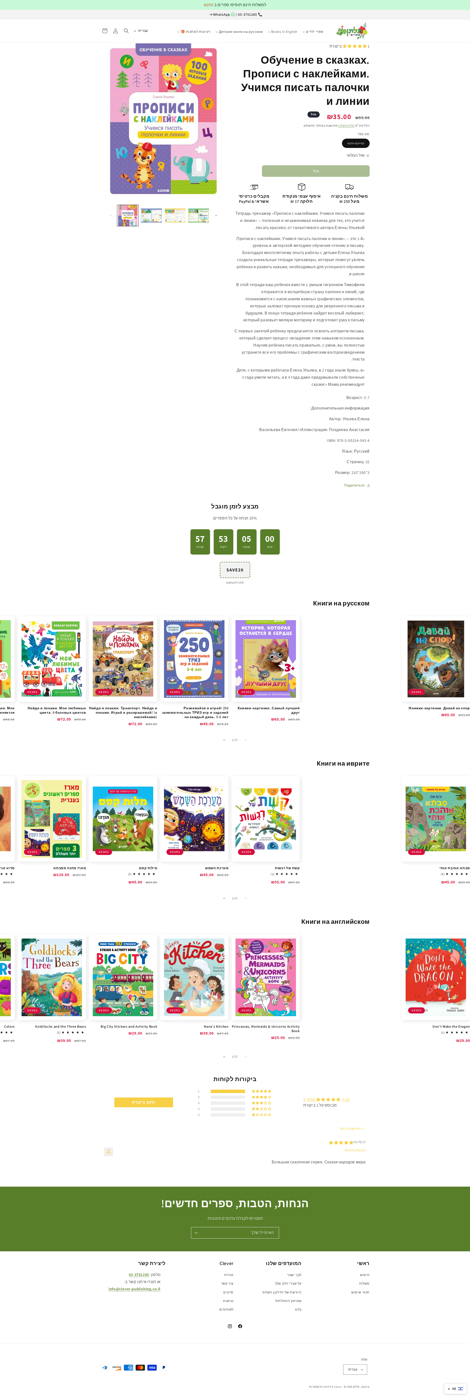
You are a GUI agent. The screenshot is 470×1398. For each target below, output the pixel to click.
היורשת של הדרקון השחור (282, 1292)
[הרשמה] (196, 1233)
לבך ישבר (294, 1275)
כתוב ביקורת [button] (143, 1102)
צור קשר (227, 1283)
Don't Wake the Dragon (451, 1026)
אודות (229, 1275)
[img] (341, 1142)
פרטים (228, 1292)
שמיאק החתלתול (288, 1301)
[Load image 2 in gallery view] (151, 215)
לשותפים (226, 1309)
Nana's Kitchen (216, 1026)
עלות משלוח (346, 125)
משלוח (364, 1283)
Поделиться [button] (354, 485)
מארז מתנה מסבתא (69, 868)
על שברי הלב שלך (288, 1283)
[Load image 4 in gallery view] (198, 215)
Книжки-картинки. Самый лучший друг (269, 710)
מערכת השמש (216, 868)
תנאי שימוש (360, 1292)
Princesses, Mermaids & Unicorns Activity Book (266, 1028)
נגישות (228, 1301)
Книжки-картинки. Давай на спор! (439, 708)
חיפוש (365, 1275)
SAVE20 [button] (235, 570)
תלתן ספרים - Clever (347, 1386)
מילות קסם (148, 868)
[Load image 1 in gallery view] (127, 215)
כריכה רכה (355, 143)
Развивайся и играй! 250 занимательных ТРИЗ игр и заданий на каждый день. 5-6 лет (195, 712)
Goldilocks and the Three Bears (60, 1026)
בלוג (298, 1309)
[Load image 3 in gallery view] (175, 215)
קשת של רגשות (287, 868)
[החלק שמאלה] (110, 215)
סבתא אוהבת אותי (454, 868)
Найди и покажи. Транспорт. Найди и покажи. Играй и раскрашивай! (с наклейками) (123, 712)
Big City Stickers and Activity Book (129, 1026)
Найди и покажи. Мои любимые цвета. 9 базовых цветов (57, 710)
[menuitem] (328, 29)
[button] (126, 30)
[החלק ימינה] (216, 215)
